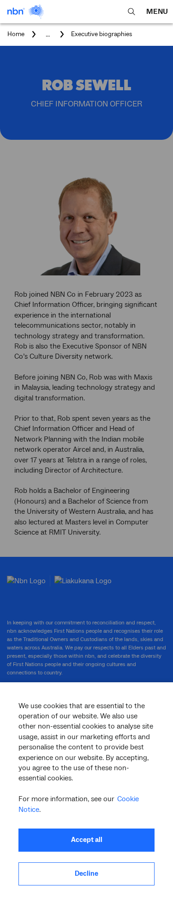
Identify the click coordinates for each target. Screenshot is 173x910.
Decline (86, 873)
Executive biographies (101, 34)
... (48, 34)
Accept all (86, 839)
